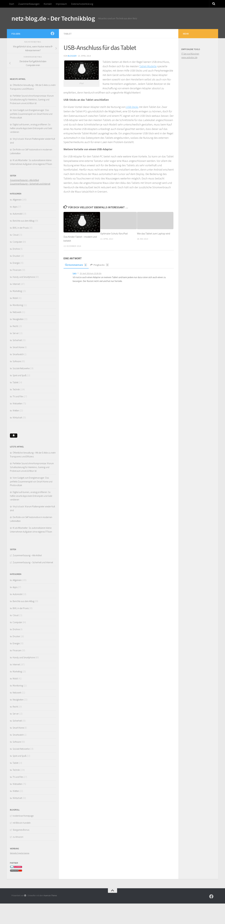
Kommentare (77, 264)
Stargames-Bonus (21, 829)
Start (11, 3)
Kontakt (48, 3)
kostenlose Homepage (23, 815)
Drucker (16, 255)
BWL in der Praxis (21, 227)
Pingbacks (101, 264)
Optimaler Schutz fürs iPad (114, 233)
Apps (15, 206)
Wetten (16, 410)
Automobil (17, 213)
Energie (16, 262)
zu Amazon (18, 836)
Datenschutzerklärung (82, 3)
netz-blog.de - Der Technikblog (53, 18)
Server (16, 333)
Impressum (61, 3)
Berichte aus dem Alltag (23, 220)
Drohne (16, 248)
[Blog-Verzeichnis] (16, 867)
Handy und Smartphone (24, 277)
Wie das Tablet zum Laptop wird (153, 233)
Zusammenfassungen (28, 3)
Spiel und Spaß (19, 375)
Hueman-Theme (50, 895)
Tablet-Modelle (148, 66)
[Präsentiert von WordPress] (25, 895)
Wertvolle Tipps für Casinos (19, 853)
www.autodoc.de (189, 57)
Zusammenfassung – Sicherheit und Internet (30, 183)
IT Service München (190, 53)
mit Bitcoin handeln (22, 822)
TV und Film (18, 396)
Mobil (15, 298)
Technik (16, 389)
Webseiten (17, 403)
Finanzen (17, 269)
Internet (16, 284)
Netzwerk (17, 312)
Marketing (17, 291)
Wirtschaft (17, 417)
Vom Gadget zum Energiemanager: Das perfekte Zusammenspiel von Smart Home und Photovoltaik (31, 114)
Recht (15, 326)
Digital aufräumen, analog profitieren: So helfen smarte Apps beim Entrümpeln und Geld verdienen (31, 128)
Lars (74, 273)
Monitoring (18, 305)
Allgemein (17, 199)
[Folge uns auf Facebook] (52, 33)
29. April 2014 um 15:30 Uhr (90, 273)
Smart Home (18, 347)
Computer (17, 241)
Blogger (72, 55)
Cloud (15, 234)
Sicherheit (17, 340)
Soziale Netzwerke (21, 368)
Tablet (68, 33)
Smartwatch (18, 354)
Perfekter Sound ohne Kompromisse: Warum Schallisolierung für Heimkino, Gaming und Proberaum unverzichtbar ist (32, 99)
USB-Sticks (132, 107)
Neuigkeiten (18, 319)
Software (17, 361)
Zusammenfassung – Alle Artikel (24, 180)
